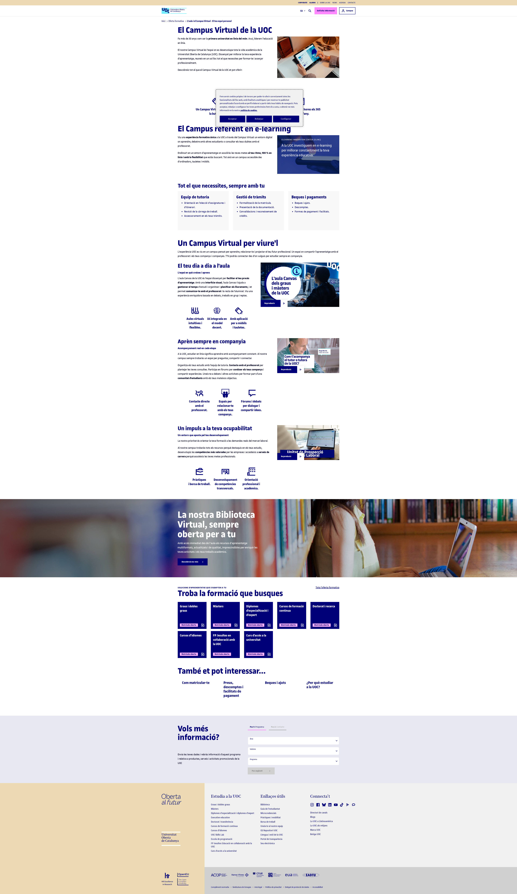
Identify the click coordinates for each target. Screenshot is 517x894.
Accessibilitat (317, 887)
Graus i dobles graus (220, 804)
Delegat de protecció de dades (297, 887)
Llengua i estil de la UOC (272, 834)
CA (301, 10)
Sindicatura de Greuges (242, 887)
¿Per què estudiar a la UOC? (319, 685)
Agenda (342, 2)
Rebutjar (259, 119)
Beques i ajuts (275, 683)
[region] (259, 107)
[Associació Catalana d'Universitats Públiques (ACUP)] (219, 874)
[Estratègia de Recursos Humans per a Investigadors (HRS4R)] (167, 879)
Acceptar (232, 119)
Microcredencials (268, 813)
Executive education (220, 817)
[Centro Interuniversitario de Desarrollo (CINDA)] (274, 874)
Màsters (215, 808)
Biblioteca (265, 804)
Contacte (351, 2)
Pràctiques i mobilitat (271, 817)
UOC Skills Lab (217, 834)
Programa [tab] (257, 727)
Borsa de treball (268, 821)
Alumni (312, 2)
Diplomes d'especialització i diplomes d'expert (232, 813)
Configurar (286, 119)
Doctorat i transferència (222, 821)
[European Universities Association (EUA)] (291, 874)
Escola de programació (221, 839)
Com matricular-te (195, 683)
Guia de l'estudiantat (270, 808)
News (334, 2)
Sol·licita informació (326, 10)
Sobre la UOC (325, 2)
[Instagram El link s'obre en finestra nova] (312, 805)
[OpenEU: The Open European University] (183, 878)
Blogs (312, 816)
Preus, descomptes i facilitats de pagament (233, 689)
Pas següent (257, 770)
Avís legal (258, 887)
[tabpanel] (293, 755)
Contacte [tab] (277, 727)
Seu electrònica (268, 843)
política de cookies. (249, 110)
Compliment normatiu (220, 887)
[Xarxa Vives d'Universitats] (240, 874)
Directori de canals (318, 812)
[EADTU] (311, 874)
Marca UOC (315, 829)
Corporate (302, 2)
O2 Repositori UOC (269, 830)
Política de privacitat (273, 887)
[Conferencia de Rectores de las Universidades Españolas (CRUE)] (258, 874)
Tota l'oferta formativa (327, 587)
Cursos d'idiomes (219, 830)
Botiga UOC (315, 834)
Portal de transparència (271, 839)
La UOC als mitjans (318, 825)
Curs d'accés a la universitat (224, 850)
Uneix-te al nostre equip (272, 826)
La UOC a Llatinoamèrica (321, 821)
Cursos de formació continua (224, 826)
